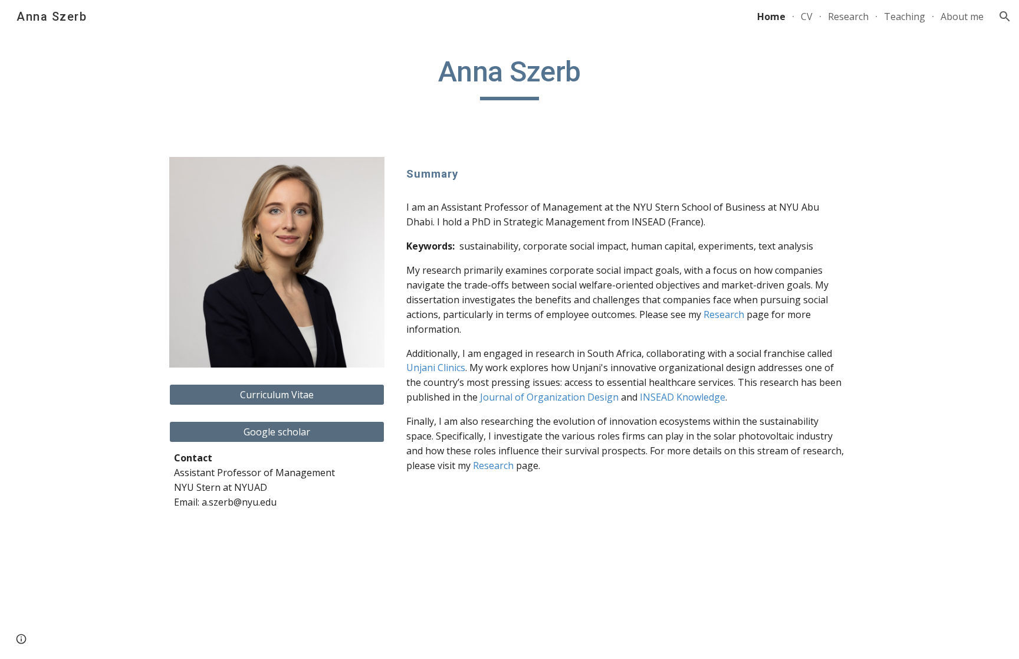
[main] (509, 77)
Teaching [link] (904, 16)
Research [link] (848, 16)
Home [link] (771, 16)
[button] (1005, 16)
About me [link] (962, 16)
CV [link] (807, 16)
